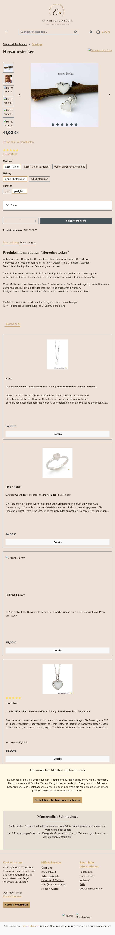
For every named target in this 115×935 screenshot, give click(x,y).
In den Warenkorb (75, 220)
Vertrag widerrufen (16, 904)
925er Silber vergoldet (36, 166)
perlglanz (19, 191)
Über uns (46, 867)
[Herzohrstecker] (64, 95)
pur (7, 191)
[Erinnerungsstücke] (100, 50)
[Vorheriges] (19, 95)
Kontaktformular (12, 896)
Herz (9, 378)
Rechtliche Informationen (89, 864)
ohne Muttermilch (15, 178)
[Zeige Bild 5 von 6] (71, 124)
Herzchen (12, 703)
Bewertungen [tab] (27, 242)
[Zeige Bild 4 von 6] (67, 124)
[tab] (11, 242)
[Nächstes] (109, 95)
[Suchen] (75, 32)
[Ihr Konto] (90, 32)
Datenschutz (87, 876)
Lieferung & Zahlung (52, 880)
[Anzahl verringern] (6, 221)
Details (57, 433)
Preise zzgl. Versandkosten (18, 141)
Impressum (86, 871)
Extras (14, 205)
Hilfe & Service (51, 862)
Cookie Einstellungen (91, 888)
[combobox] (45, 32)
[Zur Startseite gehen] (57, 14)
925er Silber (12, 166)
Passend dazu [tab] (12, 323)
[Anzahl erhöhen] (35, 221)
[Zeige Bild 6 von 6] (76, 124)
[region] (57, 95)
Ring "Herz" (13, 486)
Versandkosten (30, 926)
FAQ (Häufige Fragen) (53, 884)
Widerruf (85, 880)
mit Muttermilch (39, 178)
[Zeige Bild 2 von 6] (57, 124)
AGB (82, 884)
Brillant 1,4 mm (15, 595)
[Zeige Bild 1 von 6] (53, 124)
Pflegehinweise (49, 888)
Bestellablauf (48, 871)
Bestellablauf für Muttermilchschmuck (57, 800)
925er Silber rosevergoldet (69, 166)
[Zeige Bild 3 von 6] (62, 124)
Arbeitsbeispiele (50, 876)
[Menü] (6, 32)
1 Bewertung (10, 153)
